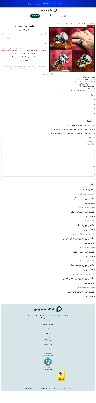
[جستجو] (45, 16)
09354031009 (35, 16)
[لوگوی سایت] (48, 10)
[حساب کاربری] (56, 16)
